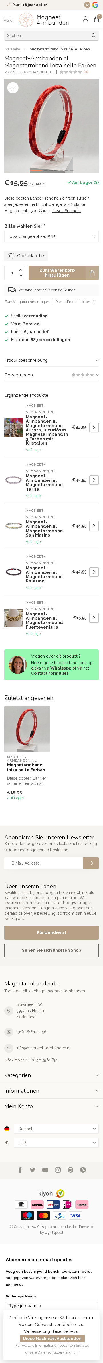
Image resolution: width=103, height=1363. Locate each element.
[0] (96, 18)
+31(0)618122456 (31, 1032)
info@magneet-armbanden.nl (43, 1048)
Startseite (12, 49)
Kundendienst (51, 932)
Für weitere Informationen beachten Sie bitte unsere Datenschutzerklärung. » (52, 1348)
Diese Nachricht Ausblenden (52, 1338)
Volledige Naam (21, 1296)
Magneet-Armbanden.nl (29, 72)
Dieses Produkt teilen (73, 302)
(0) (86, 72)
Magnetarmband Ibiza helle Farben (60, 49)
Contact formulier (49, 673)
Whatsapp (60, 668)
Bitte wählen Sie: (24, 226)
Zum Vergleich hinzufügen (26, 302)
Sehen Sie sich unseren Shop (51, 950)
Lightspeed (54, 1232)
